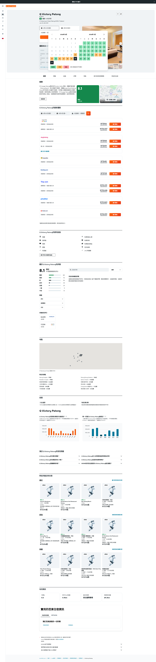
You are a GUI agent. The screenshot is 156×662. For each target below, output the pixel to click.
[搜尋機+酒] (3, 21)
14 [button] (67, 51)
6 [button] (63, 47)
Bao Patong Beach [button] (86, 501)
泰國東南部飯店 (73, 658)
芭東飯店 (70, 625)
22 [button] (71, 55)
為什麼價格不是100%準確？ (49, 650)
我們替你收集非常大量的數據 (49, 647)
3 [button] (92, 43)
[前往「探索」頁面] (3, 25)
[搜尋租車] (3, 17)
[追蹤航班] (3, 29)
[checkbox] (47, 318)
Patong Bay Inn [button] (44, 536)
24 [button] (52, 58)
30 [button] (75, 58)
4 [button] (55, 47)
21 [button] (67, 55)
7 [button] (67, 47)
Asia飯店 (53, 658)
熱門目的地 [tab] (54, 615)
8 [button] (71, 47)
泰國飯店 (59, 658)
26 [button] (59, 58)
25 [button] (56, 58)
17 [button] (51, 55)
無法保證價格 (60, 639)
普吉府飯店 (65, 658)
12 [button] (59, 51)
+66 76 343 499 (43, 23)
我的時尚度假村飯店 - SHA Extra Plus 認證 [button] (91, 569)
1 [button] (71, 43)
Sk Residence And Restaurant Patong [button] (69, 502)
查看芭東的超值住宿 (117, 514)
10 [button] (52, 51)
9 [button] (75, 47)
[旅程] (3, 34)
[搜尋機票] (3, 11)
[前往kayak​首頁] (11, 6)
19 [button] (59, 55)
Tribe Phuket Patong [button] (45, 569)
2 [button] (75, 43)
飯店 (49, 658)
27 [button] (63, 58)
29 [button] (71, 58)
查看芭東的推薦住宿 (117, 549)
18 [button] (55, 55)
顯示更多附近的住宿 (117, 480)
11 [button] (55, 51)
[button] (154, 2)
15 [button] (71, 51)
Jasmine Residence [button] (45, 501)
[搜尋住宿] (3, 14)
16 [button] (75, 51)
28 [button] (67, 58)
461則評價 (48, 18)
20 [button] (63, 55)
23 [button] (75, 55)
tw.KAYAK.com (42, 658)
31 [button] (52, 62)
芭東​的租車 (46, 625)
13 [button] (63, 51)
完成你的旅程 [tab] (45, 615)
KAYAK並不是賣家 (46, 644)
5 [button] (59, 47)
